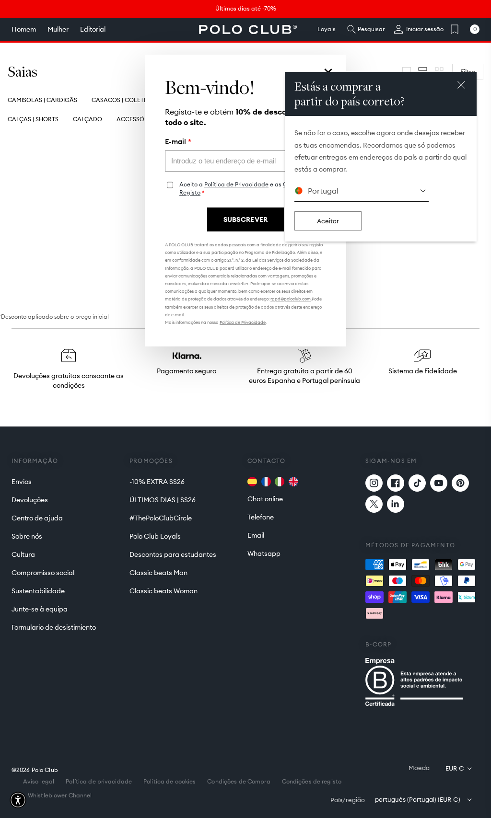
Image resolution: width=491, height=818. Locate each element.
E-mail (178, 142)
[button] (18, 800)
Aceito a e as (250, 188)
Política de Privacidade (236, 184)
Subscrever (245, 219)
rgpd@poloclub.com (290, 298)
